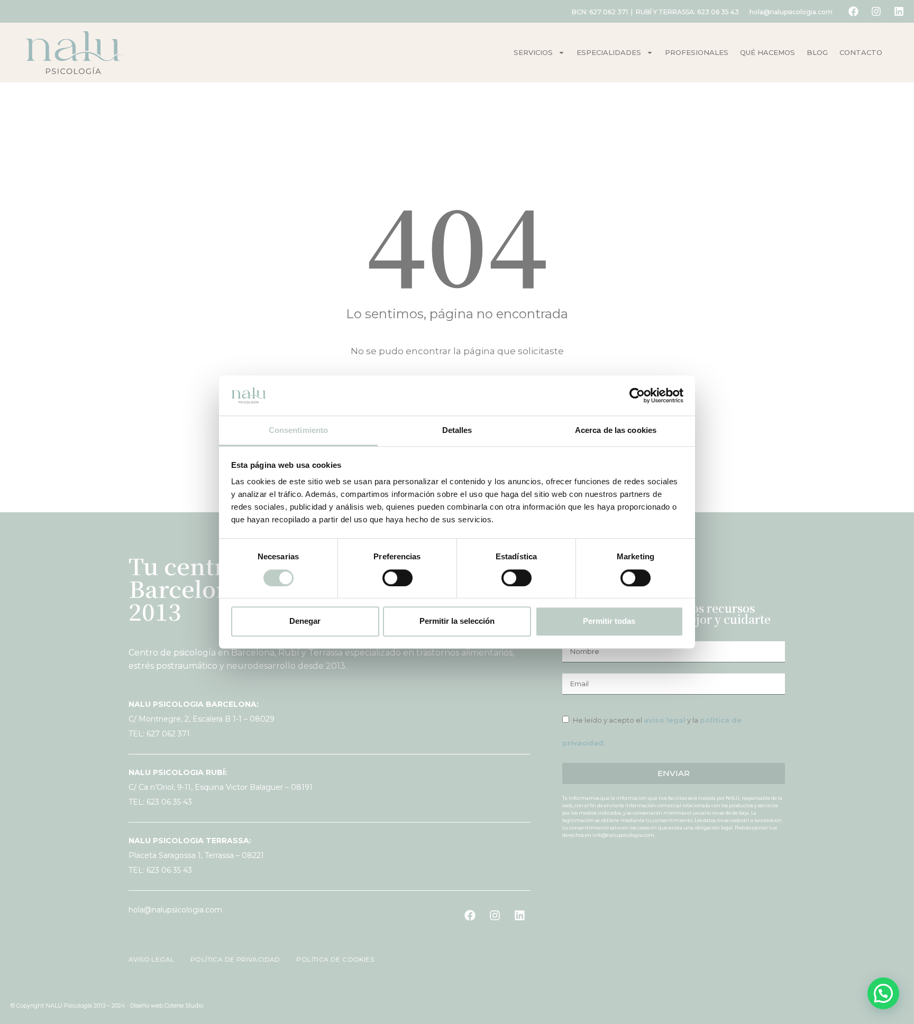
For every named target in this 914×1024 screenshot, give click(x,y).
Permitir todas (609, 620)
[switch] (397, 577)
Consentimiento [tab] (298, 430)
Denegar (305, 620)
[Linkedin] (899, 12)
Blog (817, 52)
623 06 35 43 (718, 12)
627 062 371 (608, 12)
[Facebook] (853, 12)
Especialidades (609, 52)
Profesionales (696, 52)
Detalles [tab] (457, 430)
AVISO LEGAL (152, 959)
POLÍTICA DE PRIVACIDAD (231, 959)
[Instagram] (876, 12)
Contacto (860, 52)
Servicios (533, 52)
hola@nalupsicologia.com (791, 12)
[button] (883, 993)
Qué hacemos (767, 52)
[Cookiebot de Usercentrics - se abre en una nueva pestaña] (637, 395)
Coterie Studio (183, 1005)
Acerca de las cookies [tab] (615, 430)
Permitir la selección (457, 620)
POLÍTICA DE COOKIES (329, 959)
